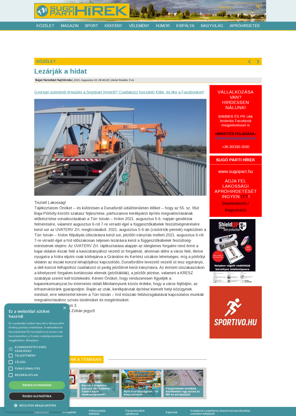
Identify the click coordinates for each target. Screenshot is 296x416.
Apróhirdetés (245, 26)
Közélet (45, 26)
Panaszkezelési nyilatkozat (135, 412)
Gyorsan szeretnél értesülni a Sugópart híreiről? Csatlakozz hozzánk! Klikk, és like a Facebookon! (119, 92)
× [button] (64, 308)
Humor (163, 26)
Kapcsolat (171, 412)
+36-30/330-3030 (235, 147)
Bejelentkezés (234, 203)
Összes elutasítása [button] (36, 396)
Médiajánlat (69, 412)
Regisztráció (235, 210)
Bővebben (32, 340)
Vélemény (139, 26)
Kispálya (185, 26)
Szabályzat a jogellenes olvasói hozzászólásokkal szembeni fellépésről (220, 412)
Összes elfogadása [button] (37, 385)
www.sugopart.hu (235, 171)
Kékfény (113, 26)
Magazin (69, 26)
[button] (37, 405)
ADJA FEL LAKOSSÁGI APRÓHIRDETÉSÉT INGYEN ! (236, 188)
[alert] (36, 357)
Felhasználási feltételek (97, 412)
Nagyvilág (212, 26)
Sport (91, 26)
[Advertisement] (148, 43)
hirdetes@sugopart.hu (235, 138)
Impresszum (41, 412)
